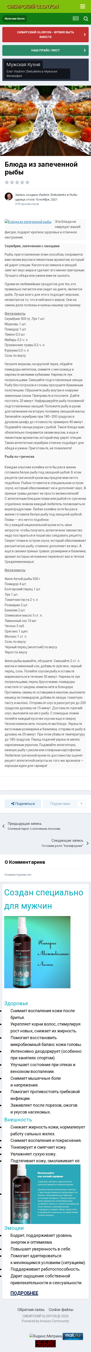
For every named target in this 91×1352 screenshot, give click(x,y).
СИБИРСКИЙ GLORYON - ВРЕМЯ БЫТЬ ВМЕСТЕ (45, 34)
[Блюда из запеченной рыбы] (28, 221)
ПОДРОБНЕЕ (24, 1293)
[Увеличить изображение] (37, 952)
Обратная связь (31, 1309)
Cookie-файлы (61, 1309)
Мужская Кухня (23, 64)
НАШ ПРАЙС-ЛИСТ (45, 50)
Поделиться (24, 804)
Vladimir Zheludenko (27, 71)
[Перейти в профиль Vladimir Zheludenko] (9, 197)
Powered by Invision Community (45, 1321)
